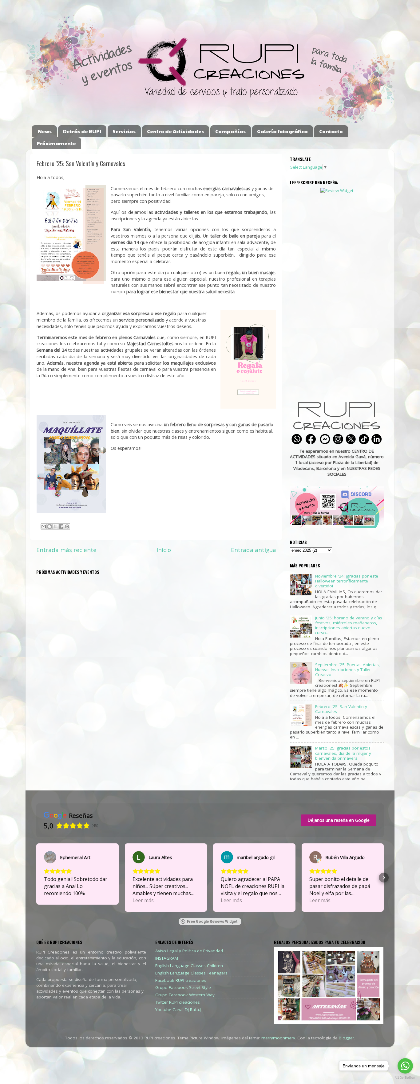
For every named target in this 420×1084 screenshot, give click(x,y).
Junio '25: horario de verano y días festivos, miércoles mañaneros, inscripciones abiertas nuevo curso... (348, 625)
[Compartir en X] (55, 526)
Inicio (164, 550)
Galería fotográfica (282, 131)
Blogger (346, 1038)
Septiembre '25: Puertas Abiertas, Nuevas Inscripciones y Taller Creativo (347, 669)
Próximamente (56, 143)
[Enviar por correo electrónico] (44, 526)
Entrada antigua (253, 550)
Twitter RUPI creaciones (177, 1002)
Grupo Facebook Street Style (183, 987)
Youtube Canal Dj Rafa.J (178, 1009)
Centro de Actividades (175, 131)
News (45, 131)
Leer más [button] (143, 900)
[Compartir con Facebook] (61, 526)
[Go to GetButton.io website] (405, 1078)
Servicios (124, 131)
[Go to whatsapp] (405, 1066)
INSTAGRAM (166, 958)
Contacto (331, 131)
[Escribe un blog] (49, 526)
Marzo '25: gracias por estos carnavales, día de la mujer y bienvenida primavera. (343, 753)
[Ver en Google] (50, 857)
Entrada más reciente (66, 550)
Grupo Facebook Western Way (185, 995)
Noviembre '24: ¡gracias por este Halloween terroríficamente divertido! (346, 581)
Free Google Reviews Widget (212, 921)
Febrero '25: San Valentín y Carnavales (341, 709)
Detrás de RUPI (82, 131)
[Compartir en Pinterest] (67, 526)
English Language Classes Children (189, 965)
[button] (36, 877)
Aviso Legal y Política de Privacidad (189, 951)
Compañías (230, 131)
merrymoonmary (278, 1038)
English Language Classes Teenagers (191, 973)
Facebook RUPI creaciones (180, 980)
